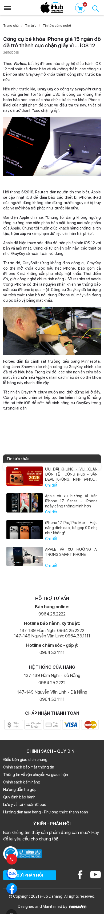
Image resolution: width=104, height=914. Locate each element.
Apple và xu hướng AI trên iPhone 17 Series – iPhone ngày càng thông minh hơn (71, 501)
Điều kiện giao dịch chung (25, 760)
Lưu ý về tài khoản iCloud (24, 804)
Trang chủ (11, 26)
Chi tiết (51, 485)
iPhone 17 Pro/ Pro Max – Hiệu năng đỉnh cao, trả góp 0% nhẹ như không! (71, 528)
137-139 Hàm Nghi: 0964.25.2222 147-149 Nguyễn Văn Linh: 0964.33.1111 (52, 633)
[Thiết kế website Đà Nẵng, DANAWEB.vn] (77, 906)
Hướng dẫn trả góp (20, 789)
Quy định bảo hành (19, 797)
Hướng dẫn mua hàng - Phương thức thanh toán (45, 812)
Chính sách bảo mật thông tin (28, 767)
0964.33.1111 (52, 652)
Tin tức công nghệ (57, 26)
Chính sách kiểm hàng (21, 782)
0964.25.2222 (52, 614)
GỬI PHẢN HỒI (30, 875)
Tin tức (30, 26)
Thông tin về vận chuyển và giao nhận (35, 774)
